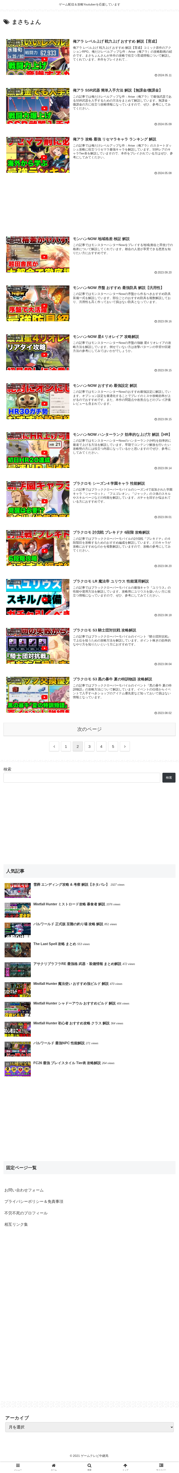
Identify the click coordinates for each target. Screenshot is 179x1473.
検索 (7, 769)
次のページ (89, 729)
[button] (165, 792)
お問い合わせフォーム (24, 1190)
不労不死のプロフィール (26, 1213)
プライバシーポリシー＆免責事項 (33, 1201)
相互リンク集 (16, 1224)
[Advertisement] (89, 203)
